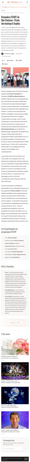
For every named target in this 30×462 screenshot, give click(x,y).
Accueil (3, 10)
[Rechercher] (27, 2)
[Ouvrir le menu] (2, 2)
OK (26, 459)
